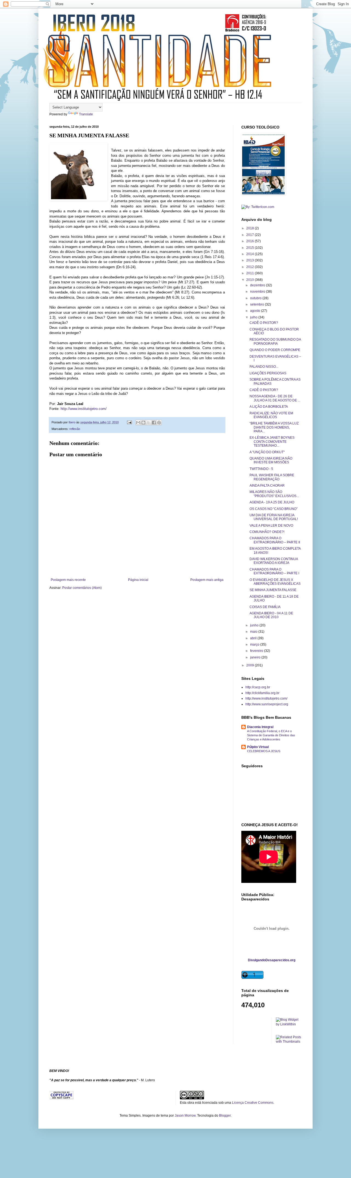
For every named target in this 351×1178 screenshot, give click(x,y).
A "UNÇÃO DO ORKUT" (267, 452)
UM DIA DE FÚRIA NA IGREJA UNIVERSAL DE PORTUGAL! (274, 517)
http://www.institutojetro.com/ (84, 409)
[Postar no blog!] (143, 422)
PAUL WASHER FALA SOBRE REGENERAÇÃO (272, 477)
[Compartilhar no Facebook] (154, 422)
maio (254, 632)
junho (254, 625)
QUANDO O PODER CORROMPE (275, 350)
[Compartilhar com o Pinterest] (159, 422)
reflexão (74, 428)
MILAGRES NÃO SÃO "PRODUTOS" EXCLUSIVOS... (274, 494)
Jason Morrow (185, 1115)
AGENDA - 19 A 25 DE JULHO (272, 502)
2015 (250, 248)
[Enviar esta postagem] (129, 422)
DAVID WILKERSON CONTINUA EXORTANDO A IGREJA (274, 561)
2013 (250, 260)
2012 (250, 267)
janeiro (255, 657)
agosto (255, 311)
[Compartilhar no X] (148, 422)
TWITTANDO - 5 (261, 469)
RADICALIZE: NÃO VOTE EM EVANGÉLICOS (271, 415)
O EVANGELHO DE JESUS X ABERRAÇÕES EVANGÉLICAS (275, 582)
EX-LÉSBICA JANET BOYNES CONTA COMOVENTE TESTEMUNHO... (272, 441)
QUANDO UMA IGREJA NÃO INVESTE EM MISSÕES (271, 460)
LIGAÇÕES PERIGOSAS (268, 373)
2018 (250, 228)
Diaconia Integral (260, 727)
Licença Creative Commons (252, 1103)
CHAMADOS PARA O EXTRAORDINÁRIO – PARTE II (275, 540)
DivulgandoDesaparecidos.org (271, 960)
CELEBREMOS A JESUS (263, 751)
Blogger (225, 1115)
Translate (86, 114)
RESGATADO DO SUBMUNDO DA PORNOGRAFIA (275, 341)
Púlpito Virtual (258, 747)
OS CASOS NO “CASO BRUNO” (274, 509)
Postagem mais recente (68, 580)
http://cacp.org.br (257, 687)
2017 (250, 235)
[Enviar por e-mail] (138, 422)
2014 (250, 254)
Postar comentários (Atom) (82, 588)
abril (253, 638)
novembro (258, 291)
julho (254, 317)
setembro (257, 304)
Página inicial (138, 580)
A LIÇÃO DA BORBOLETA (269, 407)
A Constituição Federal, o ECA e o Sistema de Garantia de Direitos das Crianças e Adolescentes (271, 735)
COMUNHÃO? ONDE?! (267, 532)
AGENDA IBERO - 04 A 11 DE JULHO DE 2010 (271, 615)
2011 (250, 273)
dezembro (258, 285)
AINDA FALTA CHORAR (267, 485)
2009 (250, 665)
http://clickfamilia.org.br (262, 693)
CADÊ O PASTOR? (264, 323)
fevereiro (257, 651)
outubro (256, 298)
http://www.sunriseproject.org (266, 704)
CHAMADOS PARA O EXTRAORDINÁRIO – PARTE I (274, 571)
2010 (250, 280)
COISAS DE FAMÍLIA (265, 607)
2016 (250, 241)
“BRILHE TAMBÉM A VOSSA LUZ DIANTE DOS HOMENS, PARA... (274, 427)
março (255, 644)
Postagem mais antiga (206, 580)
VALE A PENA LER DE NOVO (271, 525)
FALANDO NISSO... (264, 367)
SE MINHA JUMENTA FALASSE (273, 590)
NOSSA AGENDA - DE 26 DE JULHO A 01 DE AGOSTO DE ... (275, 398)
